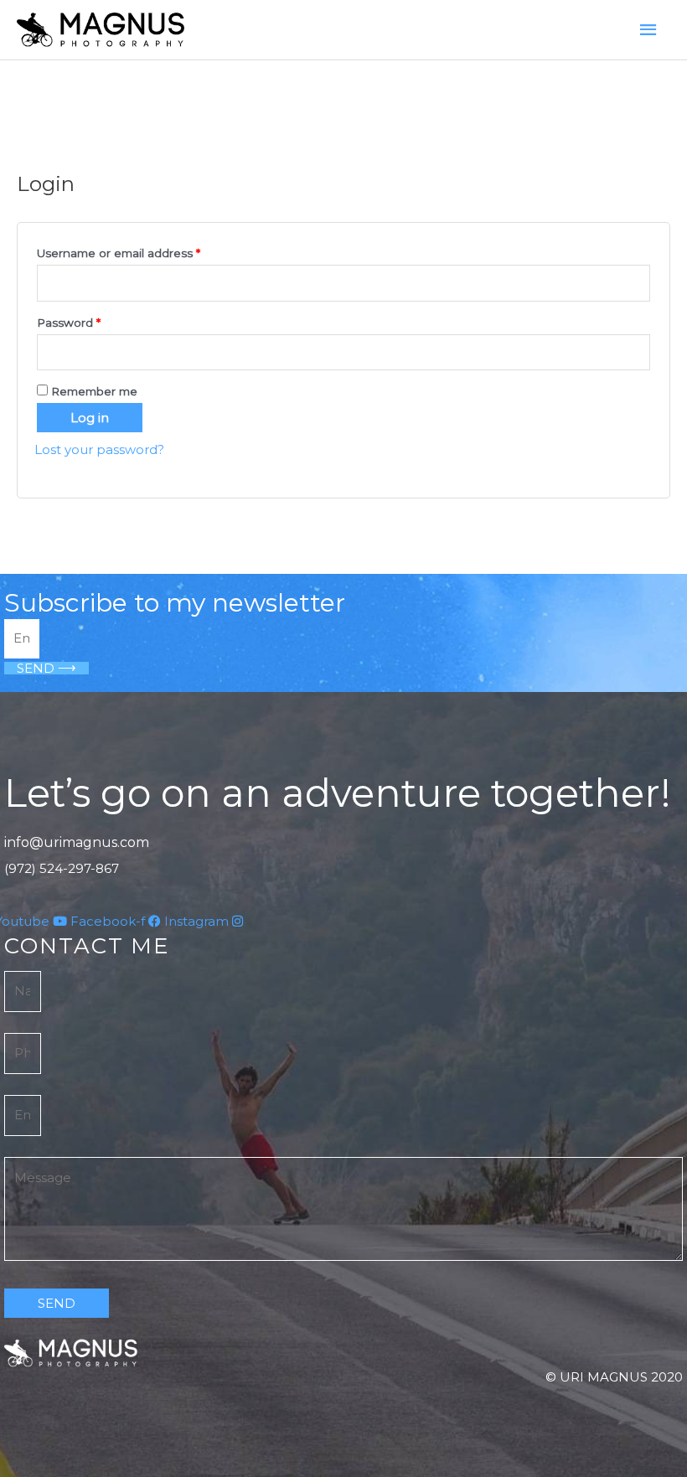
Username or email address (144, 251)
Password (94, 320)
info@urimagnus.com (76, 842)
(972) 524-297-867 (61, 868)
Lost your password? (99, 449)
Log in (89, 418)
